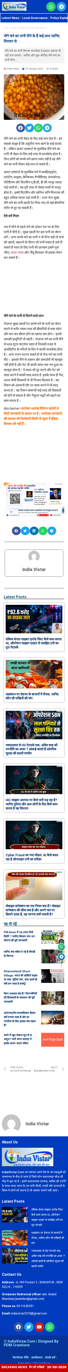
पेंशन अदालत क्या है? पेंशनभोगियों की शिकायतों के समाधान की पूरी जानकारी (20, 997)
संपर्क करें (50, 1357)
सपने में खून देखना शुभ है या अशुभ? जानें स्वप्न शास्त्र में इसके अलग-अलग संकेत (18, 1039)
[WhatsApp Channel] (61, 947)
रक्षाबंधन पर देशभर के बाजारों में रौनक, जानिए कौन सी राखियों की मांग (32, 696)
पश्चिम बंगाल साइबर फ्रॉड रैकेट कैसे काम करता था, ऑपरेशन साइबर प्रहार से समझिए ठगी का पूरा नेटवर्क (34, 643)
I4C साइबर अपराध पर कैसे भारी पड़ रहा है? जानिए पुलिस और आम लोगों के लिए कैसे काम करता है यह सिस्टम (31, 804)
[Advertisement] (34, 286)
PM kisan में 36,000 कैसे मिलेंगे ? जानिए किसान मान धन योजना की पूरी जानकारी (19, 936)
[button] (20, 128)
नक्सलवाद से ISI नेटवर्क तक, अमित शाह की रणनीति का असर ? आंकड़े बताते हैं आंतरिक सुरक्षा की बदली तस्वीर (31, 749)
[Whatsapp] (49, 1327)
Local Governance (35, 18)
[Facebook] (18, 1327)
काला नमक (17, 252)
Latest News (10, 18)
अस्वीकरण (36, 1357)
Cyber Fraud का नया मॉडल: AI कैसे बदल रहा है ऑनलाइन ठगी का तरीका (32, 857)
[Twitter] (29, 1327)
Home (6, 28)
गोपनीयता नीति (20, 1357)
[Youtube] (39, 1327)
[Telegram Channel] (61, 956)
